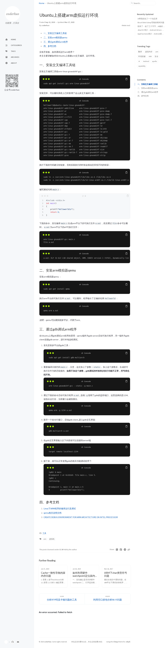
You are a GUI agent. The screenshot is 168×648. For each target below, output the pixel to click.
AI (139, 61)
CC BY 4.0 (63, 549)
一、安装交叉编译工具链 (55, 33)
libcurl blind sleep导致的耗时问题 (151, 22)
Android (146, 61)
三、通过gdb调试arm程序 (56, 41)
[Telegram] (125, 550)
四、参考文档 (50, 46)
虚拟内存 (148, 52)
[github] (12, 642)
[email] (18, 642)
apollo (154, 61)
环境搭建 (142, 56)
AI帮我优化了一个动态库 (147, 18)
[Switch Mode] (6, 642)
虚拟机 (52, 539)
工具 (44, 533)
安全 (156, 56)
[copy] (126, 79)
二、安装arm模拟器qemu (55, 37)
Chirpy (115, 642)
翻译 (140, 52)
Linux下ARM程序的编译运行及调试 (60, 508)
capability (141, 66)
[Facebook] (120, 550)
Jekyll (128, 642)
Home (41, 3)
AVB (150, 56)
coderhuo (45, 25)
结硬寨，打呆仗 (12, 23)
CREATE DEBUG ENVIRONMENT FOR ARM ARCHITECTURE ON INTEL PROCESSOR (81, 517)
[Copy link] (128, 550)
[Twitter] (117, 550)
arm (44, 539)
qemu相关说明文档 (52, 513)
